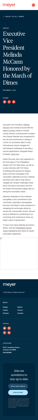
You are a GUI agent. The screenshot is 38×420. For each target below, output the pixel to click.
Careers (20, 310)
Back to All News (14, 16)
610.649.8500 (7, 352)
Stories (19, 307)
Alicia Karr (15, 154)
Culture (5, 310)
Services (6, 313)
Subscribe (18, 392)
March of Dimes (9, 131)
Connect (20, 313)
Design (5, 307)
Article (6, 28)
